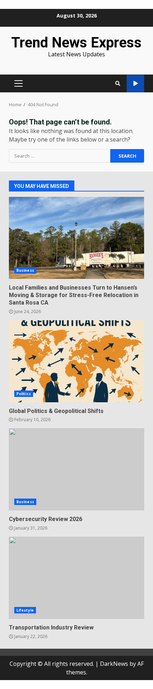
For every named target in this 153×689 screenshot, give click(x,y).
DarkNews (114, 664)
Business (25, 270)
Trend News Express (76, 42)
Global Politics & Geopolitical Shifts (76, 361)
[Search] (117, 83)
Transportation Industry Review (76, 578)
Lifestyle (25, 610)
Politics (23, 393)
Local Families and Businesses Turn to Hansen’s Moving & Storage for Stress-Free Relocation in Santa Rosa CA (76, 238)
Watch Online (135, 83)
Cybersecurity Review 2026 (76, 469)
